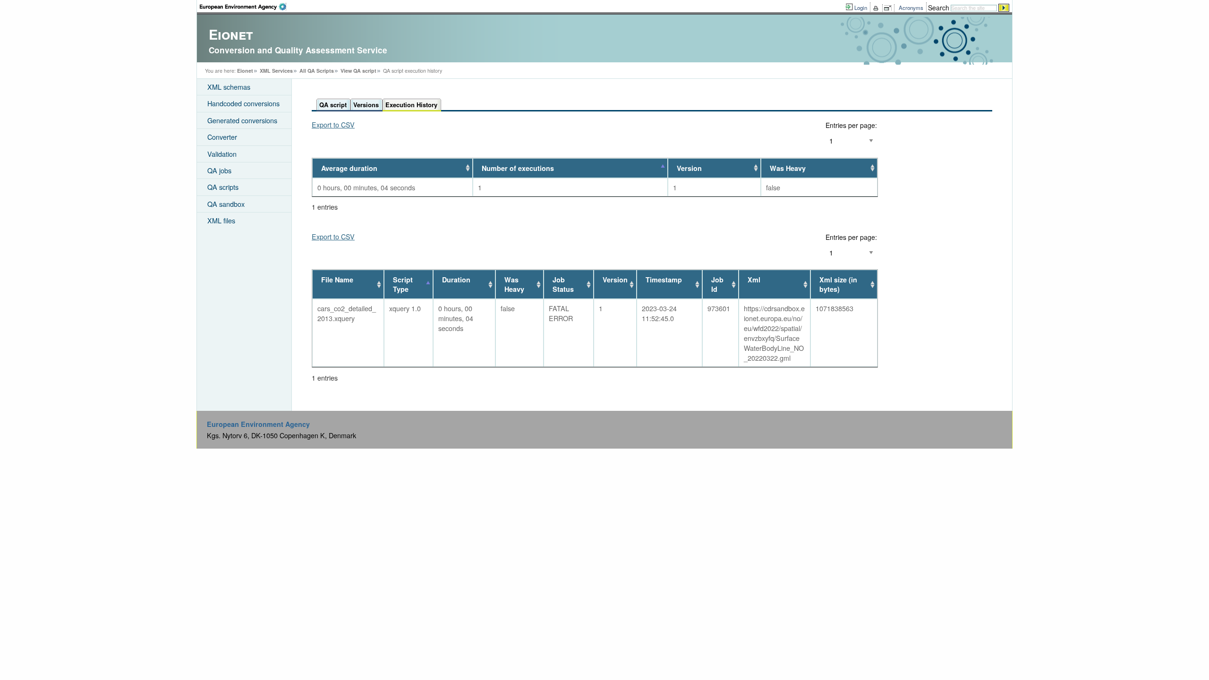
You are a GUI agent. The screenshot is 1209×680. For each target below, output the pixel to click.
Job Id (717, 284)
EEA (243, 6)
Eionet (245, 70)
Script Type (403, 284)
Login (860, 7)
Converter (222, 137)
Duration (456, 279)
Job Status (563, 284)
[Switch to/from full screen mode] (889, 8)
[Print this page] (877, 8)
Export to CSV (333, 124)
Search (938, 7)
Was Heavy (788, 168)
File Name (337, 279)
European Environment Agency (258, 424)
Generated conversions (242, 120)
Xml (754, 279)
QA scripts (222, 187)
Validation (222, 154)
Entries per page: (851, 125)
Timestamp (664, 279)
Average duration (349, 168)
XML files (221, 220)
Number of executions (518, 168)
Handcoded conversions (243, 103)
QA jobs (219, 170)
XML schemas (228, 87)
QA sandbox (226, 204)
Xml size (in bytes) (838, 284)
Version (689, 168)
